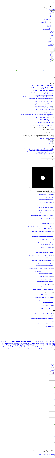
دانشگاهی (50, 28)
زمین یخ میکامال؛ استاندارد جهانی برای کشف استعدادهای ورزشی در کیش (42, 153)
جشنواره (50, 16)
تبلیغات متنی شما (52, 372)
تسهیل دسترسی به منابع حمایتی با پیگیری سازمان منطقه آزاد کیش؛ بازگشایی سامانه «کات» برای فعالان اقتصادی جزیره (40, 271)
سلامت (52, 37)
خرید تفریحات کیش (52, 369)
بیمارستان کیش (48, 18)
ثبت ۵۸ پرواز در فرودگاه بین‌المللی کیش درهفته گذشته (47, 247)
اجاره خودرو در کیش (52, 370)
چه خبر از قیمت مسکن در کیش (49, 213)
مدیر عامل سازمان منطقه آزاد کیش (10, 346)
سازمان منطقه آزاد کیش (48, 17)
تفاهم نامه (50, 15)
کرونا (50, 38)
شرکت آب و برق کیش (15, 344)
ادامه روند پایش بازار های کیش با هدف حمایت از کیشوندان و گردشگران (45, 242)
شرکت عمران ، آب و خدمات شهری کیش (37, 345)
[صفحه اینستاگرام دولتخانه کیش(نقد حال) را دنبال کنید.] (47, 138)
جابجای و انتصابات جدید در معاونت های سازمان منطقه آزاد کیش (46, 199)
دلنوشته (52, 36)
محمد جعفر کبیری (25, 346)
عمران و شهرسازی (48, 24)
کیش (52, 12)
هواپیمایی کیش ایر (12, 348)
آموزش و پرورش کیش (48, 14)
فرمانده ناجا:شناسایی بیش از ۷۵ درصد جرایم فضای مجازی (46, 202)
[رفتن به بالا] (52, 455)
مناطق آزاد (51, 44)
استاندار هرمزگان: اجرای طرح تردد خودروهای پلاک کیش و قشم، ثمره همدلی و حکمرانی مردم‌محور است (41, 287)
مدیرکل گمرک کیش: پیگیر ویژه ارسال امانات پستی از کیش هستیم (46, 239)
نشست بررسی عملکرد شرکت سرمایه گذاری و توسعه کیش (46, 276)
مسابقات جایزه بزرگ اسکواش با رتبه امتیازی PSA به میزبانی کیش (43, 154)
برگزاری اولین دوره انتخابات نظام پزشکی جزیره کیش (47, 305)
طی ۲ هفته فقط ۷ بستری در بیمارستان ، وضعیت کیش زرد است (46, 207)
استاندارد (52, 30)
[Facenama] (50, 142)
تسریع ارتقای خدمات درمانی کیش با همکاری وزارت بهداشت (46, 294)
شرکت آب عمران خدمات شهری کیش (36, 344)
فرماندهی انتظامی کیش (39, 346)
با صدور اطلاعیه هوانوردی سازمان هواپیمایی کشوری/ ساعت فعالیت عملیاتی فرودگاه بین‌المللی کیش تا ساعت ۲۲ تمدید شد (39, 226)
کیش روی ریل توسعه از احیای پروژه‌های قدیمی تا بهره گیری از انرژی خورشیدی (44, 252)
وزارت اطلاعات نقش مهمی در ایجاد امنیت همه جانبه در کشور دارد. (46, 194)
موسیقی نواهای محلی (48, 42)
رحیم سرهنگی (42, 343)
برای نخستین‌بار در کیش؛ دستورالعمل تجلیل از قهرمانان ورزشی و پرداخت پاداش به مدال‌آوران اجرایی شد (38, 148)
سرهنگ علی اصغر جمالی (12, 343)
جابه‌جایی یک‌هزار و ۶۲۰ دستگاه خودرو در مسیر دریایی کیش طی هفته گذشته (45, 281)
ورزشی (52, 46)
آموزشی (52, 27)
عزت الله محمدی (9, 345)
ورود (52, 3)
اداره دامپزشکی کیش (47, 19)
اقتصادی (52, 31)
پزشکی (52, 33)
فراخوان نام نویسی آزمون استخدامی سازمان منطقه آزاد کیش (46, 273)
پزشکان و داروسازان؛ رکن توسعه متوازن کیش (48, 302)
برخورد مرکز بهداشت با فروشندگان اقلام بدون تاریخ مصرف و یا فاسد (45, 300)
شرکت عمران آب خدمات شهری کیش (27, 345)
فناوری (52, 366)
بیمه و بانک (51, 32)
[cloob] (50, 143)
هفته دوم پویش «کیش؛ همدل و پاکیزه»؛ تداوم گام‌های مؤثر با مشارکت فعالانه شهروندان (43, 297)
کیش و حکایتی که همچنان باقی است (49, 326)
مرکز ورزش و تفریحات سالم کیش (45, 21)
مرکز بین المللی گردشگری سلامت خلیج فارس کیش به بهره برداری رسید (45, 197)
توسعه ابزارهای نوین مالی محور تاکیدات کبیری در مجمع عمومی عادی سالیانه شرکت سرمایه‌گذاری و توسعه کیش (41, 255)
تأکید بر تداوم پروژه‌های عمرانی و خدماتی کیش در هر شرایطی (46, 284)
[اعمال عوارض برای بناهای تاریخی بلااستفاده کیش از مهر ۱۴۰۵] (52, 398)
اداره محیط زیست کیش (26, 341)
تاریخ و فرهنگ (49, 41)
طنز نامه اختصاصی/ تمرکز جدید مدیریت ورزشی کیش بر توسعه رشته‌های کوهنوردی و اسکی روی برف (42, 318)
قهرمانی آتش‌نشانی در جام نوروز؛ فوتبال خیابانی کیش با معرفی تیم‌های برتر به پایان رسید (40, 149)
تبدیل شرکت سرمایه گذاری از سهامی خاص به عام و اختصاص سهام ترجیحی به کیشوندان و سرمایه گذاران (41, 215)
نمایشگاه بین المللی (50, 45)
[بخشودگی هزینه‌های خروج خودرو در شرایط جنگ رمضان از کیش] (52, 429)
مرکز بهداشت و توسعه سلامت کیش (45, 22)
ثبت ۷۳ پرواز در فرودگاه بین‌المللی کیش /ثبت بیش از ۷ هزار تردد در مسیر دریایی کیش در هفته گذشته (42, 231)
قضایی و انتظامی (49, 25)
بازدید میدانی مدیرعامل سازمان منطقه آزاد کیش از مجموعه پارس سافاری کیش (41, 150)
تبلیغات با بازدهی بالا (52, 373)
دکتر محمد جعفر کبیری (48, 343)
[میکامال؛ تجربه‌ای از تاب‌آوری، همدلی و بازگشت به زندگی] (52, 423)
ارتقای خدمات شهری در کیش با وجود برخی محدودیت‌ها (47, 244)
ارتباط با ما (51, 1)
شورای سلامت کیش (17, 345)
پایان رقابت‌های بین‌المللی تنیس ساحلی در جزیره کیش (44, 152)
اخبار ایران (51, 364)
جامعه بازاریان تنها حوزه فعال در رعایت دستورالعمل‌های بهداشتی (46, 210)
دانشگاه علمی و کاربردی (46, 29)
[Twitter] (50, 141)
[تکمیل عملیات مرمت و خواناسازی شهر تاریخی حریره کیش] (52, 417)
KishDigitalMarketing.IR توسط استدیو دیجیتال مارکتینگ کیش (47, 454)
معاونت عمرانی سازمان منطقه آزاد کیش (13, 347)
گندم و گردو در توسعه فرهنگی (50, 316)
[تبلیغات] (53, 49)
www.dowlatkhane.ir (52, 9)
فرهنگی (52, 40)
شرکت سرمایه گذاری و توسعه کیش (47, 345)
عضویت (52, 2)
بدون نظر (45, 129)
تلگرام (52, 4)
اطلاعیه (50, 13)
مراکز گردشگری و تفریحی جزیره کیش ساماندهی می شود (46, 223)
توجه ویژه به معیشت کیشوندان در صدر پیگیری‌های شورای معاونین (46, 234)
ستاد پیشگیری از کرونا (20, 343)
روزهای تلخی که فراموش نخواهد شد (49, 321)
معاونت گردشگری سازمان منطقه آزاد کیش (36, 348)
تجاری (52, 35)
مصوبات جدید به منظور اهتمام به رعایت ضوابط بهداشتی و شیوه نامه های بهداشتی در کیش (43, 205)
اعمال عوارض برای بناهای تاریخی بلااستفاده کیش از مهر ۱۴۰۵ (46, 250)
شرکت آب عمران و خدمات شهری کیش (24, 344)
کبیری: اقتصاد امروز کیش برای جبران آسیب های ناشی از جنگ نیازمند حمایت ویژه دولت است (43, 289)
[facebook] (50, 140)
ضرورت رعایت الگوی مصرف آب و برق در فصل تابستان (47, 308)
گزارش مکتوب (49, 26)
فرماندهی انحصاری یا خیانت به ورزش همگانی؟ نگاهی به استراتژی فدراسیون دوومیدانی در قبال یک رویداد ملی (37, 151)
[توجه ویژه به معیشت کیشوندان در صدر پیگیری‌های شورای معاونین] (52, 380)
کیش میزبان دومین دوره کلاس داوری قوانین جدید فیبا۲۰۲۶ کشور (46, 228)
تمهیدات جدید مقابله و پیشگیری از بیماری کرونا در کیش (47, 218)
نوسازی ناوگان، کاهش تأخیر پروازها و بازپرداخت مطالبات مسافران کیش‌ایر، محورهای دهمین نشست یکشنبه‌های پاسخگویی (39, 279)
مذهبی (52, 43)
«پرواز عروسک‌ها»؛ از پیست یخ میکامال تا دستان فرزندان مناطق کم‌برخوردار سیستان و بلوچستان (42, 236)
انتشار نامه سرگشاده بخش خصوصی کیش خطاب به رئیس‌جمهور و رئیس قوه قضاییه (44, 313)
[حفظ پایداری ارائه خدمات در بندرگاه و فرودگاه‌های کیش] (52, 392)
